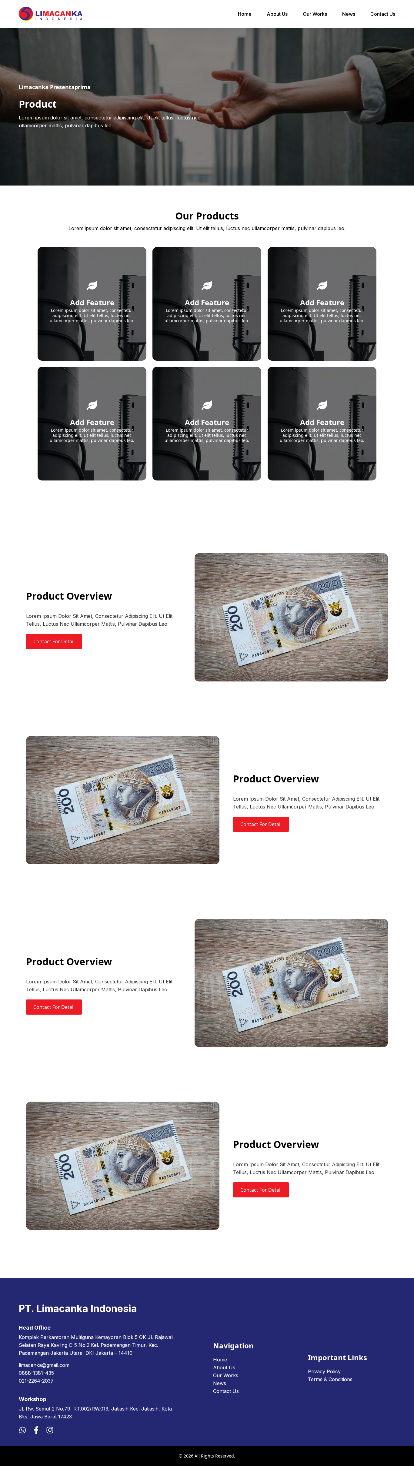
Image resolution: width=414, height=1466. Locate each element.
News (348, 14)
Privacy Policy (324, 1371)
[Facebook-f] (36, 1430)
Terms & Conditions (330, 1379)
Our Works (315, 14)
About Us (277, 14)
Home (245, 14)
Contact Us (382, 14)
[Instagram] (50, 1430)
